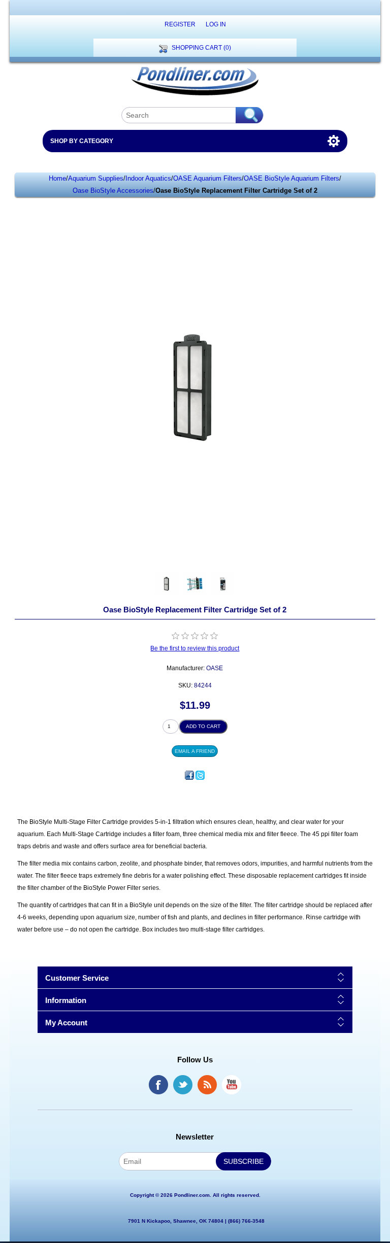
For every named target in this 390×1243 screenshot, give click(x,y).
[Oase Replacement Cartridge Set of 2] (166, 583)
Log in (216, 24)
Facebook (158, 1084)
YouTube (231, 1084)
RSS (207, 1084)
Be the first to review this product (194, 648)
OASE (214, 668)
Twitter (182, 1084)
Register (180, 24)
